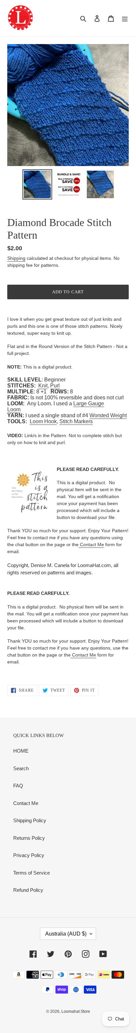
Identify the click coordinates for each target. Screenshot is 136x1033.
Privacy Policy (28, 855)
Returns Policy (29, 838)
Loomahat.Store (75, 1011)
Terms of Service (31, 873)
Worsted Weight (108, 415)
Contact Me (91, 544)
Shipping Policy (29, 820)
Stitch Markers (76, 421)
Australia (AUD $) (65, 934)
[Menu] (125, 18)
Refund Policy (28, 890)
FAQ (18, 785)
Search (21, 768)
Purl (55, 385)
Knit (43, 385)
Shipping (16, 258)
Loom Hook (43, 421)
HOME (20, 751)
